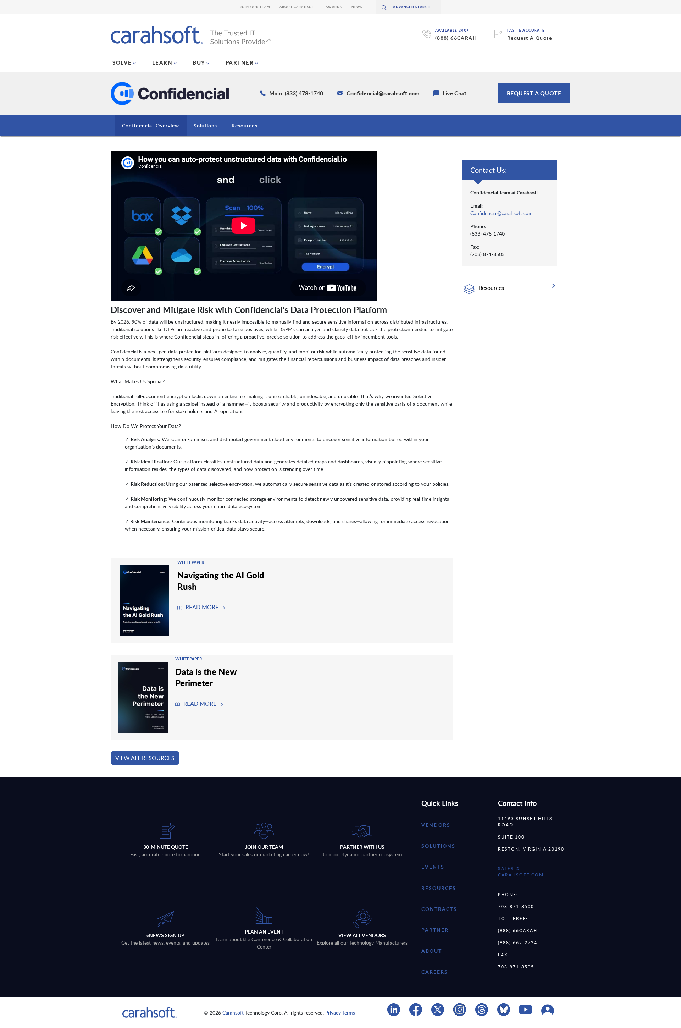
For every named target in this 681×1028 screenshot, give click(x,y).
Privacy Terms (340, 1012)
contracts (439, 909)
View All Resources (145, 758)
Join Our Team (255, 7)
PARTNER (240, 62)
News (357, 7)
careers (434, 971)
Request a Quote (534, 93)
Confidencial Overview (150, 125)
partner (435, 930)
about (431, 950)
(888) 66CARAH (456, 37)
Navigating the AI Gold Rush (220, 580)
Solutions (205, 125)
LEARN (162, 62)
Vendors (435, 824)
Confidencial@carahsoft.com (501, 213)
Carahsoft (233, 1012)
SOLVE (122, 62)
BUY (199, 62)
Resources (245, 125)
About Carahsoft (297, 7)
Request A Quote (529, 37)
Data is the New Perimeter (206, 677)
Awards (334, 7)
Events (432, 866)
